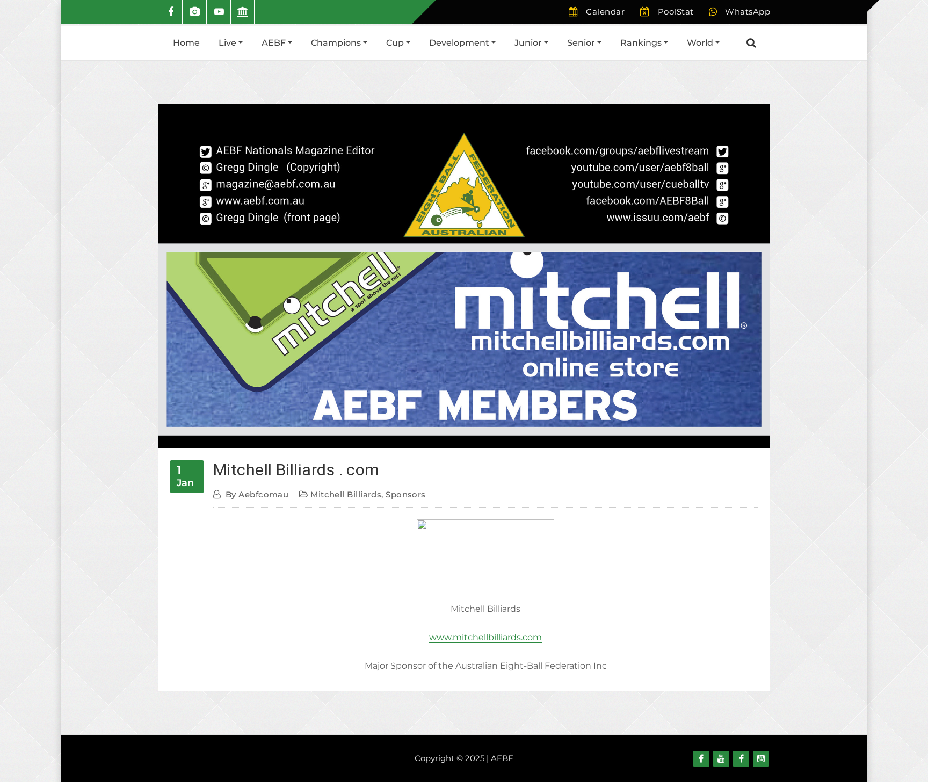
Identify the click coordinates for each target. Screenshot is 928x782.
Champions (337, 43)
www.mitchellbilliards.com (485, 637)
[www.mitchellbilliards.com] (485, 553)
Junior (529, 43)
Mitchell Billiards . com (296, 469)
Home (186, 43)
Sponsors (406, 494)
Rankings (642, 43)
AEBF (275, 43)
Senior (582, 43)
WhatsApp (747, 11)
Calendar (605, 11)
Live (228, 43)
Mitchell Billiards (345, 494)
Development (460, 43)
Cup (396, 43)
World (701, 43)
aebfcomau (257, 494)
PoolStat (676, 11)
